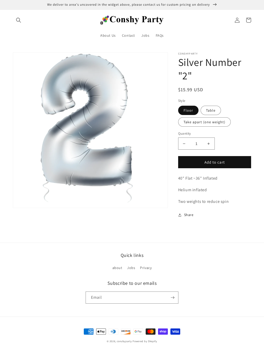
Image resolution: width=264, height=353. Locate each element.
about (117, 267)
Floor (188, 110)
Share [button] (189, 214)
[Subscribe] (172, 297)
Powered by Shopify (145, 341)
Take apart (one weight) (204, 122)
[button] (18, 20)
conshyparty (124, 341)
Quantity (184, 133)
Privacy (146, 267)
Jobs (131, 267)
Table (211, 110)
